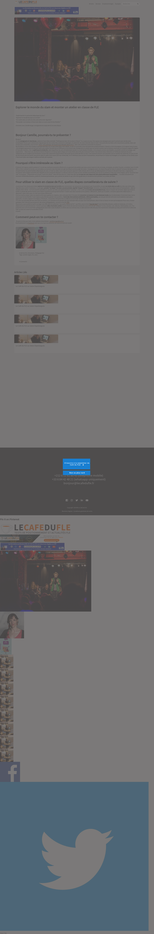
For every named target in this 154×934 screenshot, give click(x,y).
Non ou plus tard (77, 473)
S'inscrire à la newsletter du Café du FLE (77, 464)
